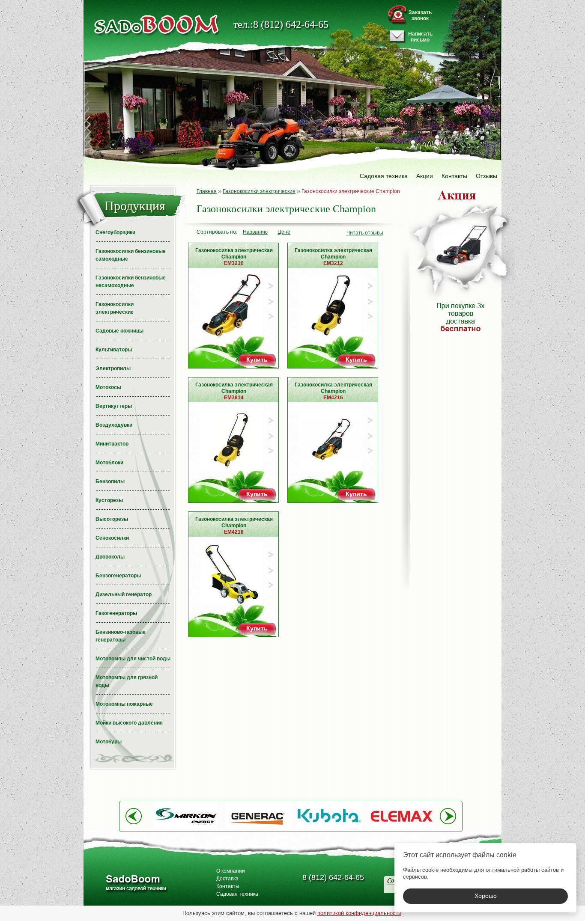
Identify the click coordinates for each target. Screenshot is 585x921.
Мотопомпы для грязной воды (127, 681)
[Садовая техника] (157, 24)
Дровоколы (110, 557)
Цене (284, 232)
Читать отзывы (364, 233)
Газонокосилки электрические (115, 308)
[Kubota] (329, 829)
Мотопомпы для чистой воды (133, 659)
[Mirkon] (185, 829)
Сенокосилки (112, 538)
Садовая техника (384, 175)
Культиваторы (114, 350)
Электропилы (113, 368)
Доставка (227, 879)
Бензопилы (110, 481)
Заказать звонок (420, 15)
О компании (230, 871)
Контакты (454, 175)
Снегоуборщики (115, 232)
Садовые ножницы (119, 331)
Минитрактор (112, 444)
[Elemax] (401, 829)
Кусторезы (109, 500)
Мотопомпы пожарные (124, 704)
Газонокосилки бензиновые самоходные (131, 255)
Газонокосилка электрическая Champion (234, 256)
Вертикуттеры (114, 406)
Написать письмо (420, 37)
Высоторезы (112, 519)
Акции (424, 175)
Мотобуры (109, 742)
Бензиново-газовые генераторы (121, 636)
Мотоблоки (109, 463)
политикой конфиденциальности (359, 913)
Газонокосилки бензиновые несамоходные (131, 281)
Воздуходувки (114, 425)
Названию (255, 232)
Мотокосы (108, 387)
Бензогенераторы (118, 576)
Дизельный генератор (124, 594)
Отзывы (486, 175)
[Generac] (257, 829)
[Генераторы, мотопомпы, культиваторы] (135, 884)
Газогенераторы (116, 613)
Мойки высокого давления (129, 723)
